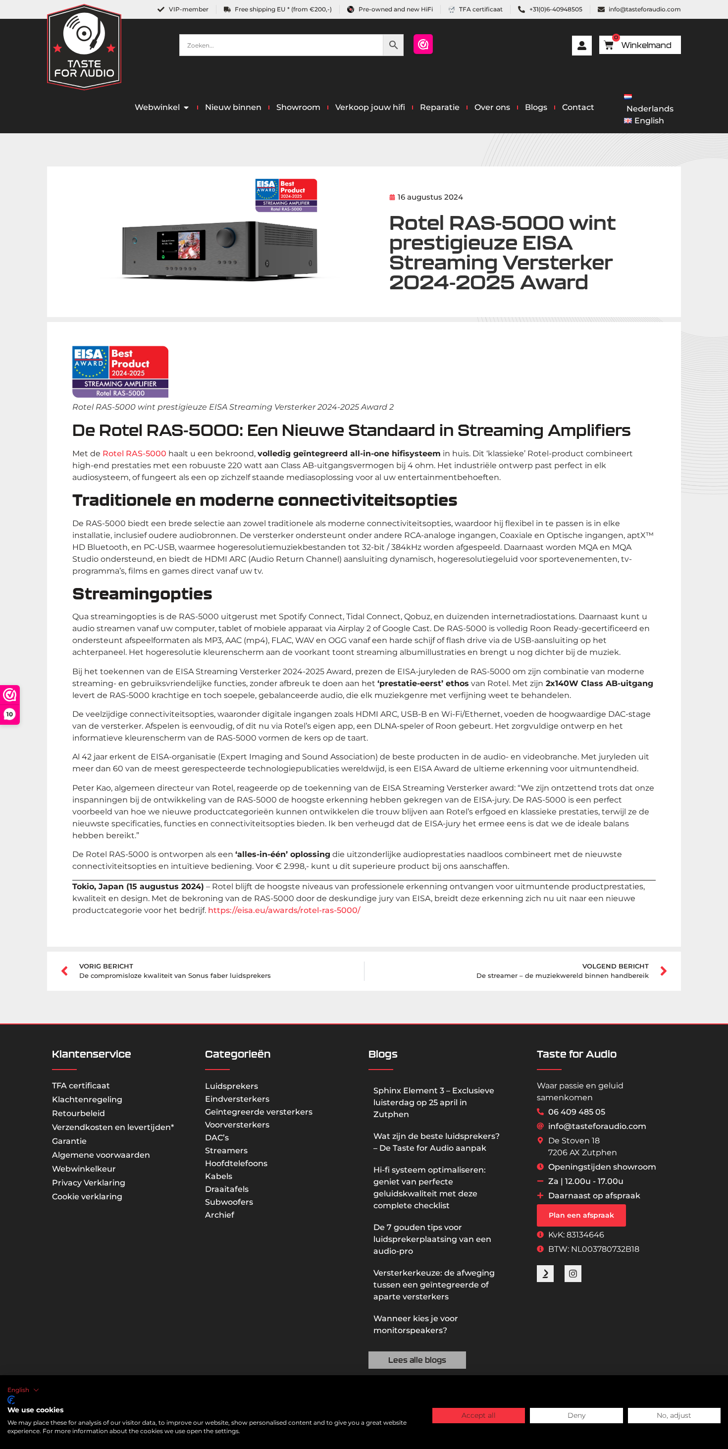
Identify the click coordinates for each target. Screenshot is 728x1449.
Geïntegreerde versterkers (258, 1112)
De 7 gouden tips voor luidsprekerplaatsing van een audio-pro (432, 1239)
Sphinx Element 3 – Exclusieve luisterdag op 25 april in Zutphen (433, 1102)
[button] (23, 1390)
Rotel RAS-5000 (134, 453)
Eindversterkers (237, 1099)
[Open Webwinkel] (186, 107)
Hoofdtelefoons (236, 1163)
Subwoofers (229, 1202)
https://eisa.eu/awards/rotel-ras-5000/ (284, 910)
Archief (219, 1215)
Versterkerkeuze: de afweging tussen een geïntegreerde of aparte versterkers (434, 1284)
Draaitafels (227, 1189)
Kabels (218, 1176)
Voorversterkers (237, 1124)
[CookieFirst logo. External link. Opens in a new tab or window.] (11, 1399)
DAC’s (217, 1137)
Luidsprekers (231, 1086)
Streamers (226, 1150)
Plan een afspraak (581, 1215)
